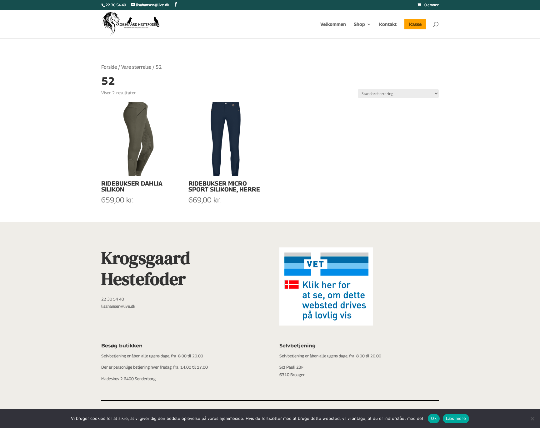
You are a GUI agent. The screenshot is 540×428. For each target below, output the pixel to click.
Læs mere (456, 418)
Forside (109, 67)
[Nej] (532, 419)
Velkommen (333, 24)
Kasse (415, 24)
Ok (434, 418)
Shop (359, 24)
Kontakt (388, 24)
